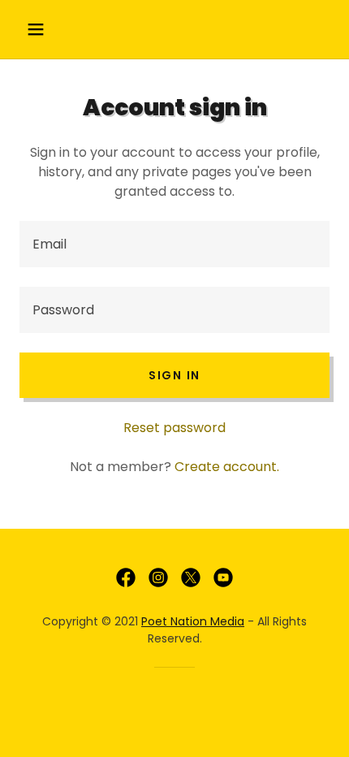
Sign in (174, 375)
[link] (126, 577)
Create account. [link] (226, 466)
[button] (42, 29)
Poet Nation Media (192, 621)
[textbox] (174, 244)
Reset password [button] (174, 427)
